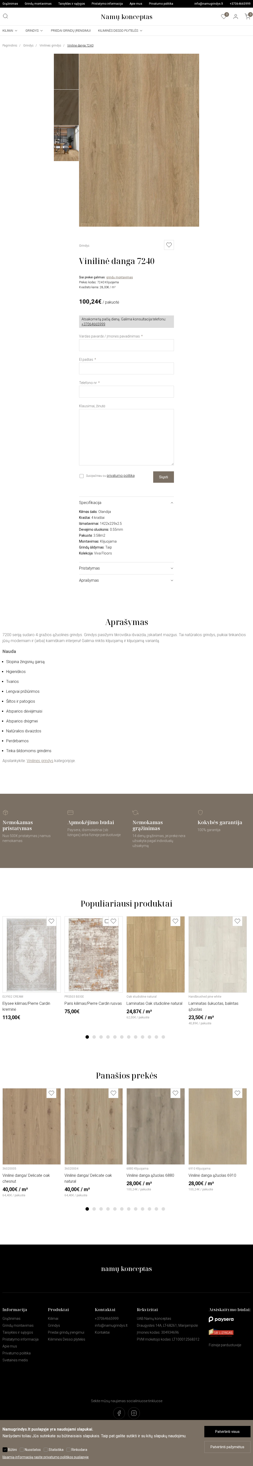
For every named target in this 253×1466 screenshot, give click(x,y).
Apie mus (135, 3)
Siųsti (163, 477)
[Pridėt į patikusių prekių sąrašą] (169, 245)
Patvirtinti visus (227, 1431)
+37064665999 (240, 3)
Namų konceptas (126, 16)
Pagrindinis (9, 45)
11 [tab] (156, 1037)
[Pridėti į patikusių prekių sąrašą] (51, 921)
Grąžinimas (10, 3)
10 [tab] (149, 1037)
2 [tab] (94, 1037)
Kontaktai (102, 1332)
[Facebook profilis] (119, 1413)
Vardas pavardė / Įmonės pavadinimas (109, 336)
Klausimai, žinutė (92, 406)
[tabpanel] (31, 968)
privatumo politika (121, 476)
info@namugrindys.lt (208, 3)
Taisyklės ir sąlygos (71, 3)
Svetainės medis (15, 1360)
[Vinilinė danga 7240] (139, 225)
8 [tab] (136, 1037)
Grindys (32, 30)
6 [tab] (122, 1037)
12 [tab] (163, 1037)
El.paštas (86, 359)
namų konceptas (126, 1268)
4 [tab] (108, 1037)
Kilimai (7, 30)
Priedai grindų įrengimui (71, 30)
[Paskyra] (236, 17)
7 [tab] (129, 1037)
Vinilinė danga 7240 (80, 45)
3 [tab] (101, 1037)
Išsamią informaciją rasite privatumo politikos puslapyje (45, 1457)
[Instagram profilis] (134, 1413)
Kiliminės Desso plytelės (118, 30)
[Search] (5, 16)
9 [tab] (143, 1037)
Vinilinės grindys (50, 45)
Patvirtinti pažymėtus (227, 1447)
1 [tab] (87, 1037)
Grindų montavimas (38, 3)
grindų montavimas (119, 277)
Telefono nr (88, 383)
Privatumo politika (161, 3)
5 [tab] (115, 1037)
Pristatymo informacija (107, 3)
